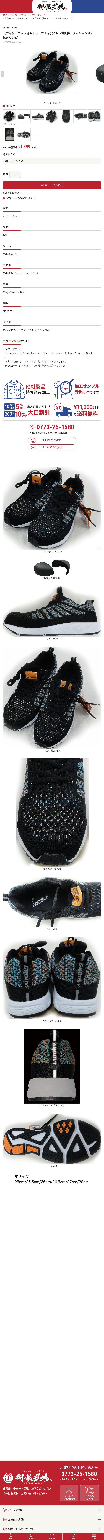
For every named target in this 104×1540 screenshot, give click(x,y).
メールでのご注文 (52, 447)
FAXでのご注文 (52, 440)
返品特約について (12, 193)
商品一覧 (13, 15)
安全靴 (23, 15)
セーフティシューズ (36, 15)
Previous (2, 74)
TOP (5, 15)
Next (101, 74)
